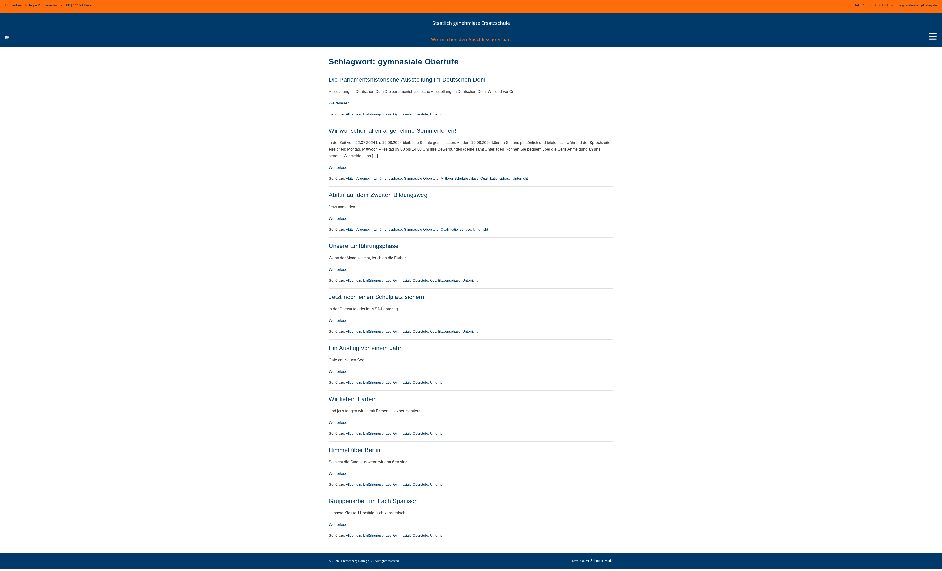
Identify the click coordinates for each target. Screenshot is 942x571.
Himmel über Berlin (354, 450)
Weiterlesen (339, 102)
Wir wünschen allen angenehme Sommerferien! (392, 130)
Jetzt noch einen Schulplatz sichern (376, 297)
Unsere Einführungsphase (364, 246)
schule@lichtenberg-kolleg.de (914, 5)
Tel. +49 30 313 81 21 (871, 5)
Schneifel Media (601, 561)
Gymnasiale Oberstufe (410, 114)
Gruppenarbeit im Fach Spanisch (373, 501)
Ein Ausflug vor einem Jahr (365, 348)
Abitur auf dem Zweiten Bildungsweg (378, 195)
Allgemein (353, 114)
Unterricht (437, 114)
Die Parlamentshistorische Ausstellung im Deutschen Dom (407, 79)
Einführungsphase (377, 114)
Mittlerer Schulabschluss (459, 178)
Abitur (350, 178)
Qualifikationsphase (495, 178)
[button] (932, 37)
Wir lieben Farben (353, 399)
